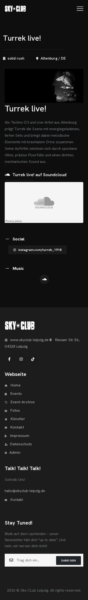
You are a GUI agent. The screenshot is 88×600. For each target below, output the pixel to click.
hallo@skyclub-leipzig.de (25, 490)
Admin (14, 452)
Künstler (17, 418)
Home (15, 385)
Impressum (19, 435)
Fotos (14, 410)
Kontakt (16, 427)
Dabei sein (68, 560)
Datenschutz (21, 444)
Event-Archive (23, 402)
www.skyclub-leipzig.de (29, 339)
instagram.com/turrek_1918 (39, 250)
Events (16, 393)
